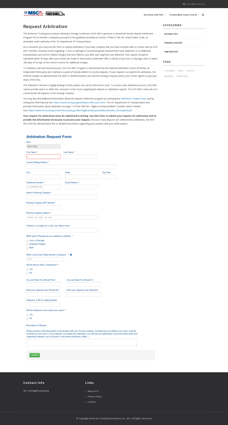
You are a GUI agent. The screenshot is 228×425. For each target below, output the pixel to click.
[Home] (44, 12)
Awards (168, 76)
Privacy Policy (94, 396)
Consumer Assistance (183, 15)
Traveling (182, 76)
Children (169, 71)
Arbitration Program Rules (134, 98)
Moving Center (154, 15)
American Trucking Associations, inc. (107, 418)
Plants (190, 71)
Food (180, 71)
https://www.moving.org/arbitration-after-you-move (79, 102)
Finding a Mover (173, 43)
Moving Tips (171, 34)
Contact (92, 401)
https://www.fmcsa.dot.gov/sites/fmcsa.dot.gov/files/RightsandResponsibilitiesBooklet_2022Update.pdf (80, 110)
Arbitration (171, 52)
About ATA (93, 391)
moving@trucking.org (38, 390)
